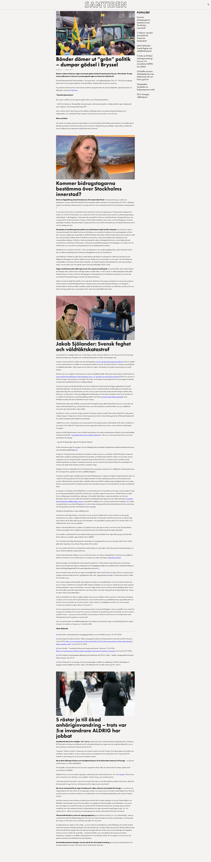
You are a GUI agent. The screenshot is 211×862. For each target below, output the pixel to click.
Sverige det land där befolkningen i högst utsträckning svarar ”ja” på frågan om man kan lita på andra (87, 377)
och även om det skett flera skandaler (112, 397)
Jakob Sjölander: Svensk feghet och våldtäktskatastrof (93, 346)
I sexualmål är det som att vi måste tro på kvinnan (86, 435)
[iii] (76, 450)
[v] (98, 568)
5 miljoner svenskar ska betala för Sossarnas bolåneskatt (145, 36)
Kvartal (122, 774)
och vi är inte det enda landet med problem (109, 362)
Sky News (74, 90)
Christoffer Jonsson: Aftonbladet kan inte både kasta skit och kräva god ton (145, 75)
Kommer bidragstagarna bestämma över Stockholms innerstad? (89, 188)
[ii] (119, 377)
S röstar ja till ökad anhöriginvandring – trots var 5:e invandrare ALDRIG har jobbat (91, 727)
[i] (122, 362)
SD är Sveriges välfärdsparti (143, 95)
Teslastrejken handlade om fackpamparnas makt (146, 87)
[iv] (84, 504)
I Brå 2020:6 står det (114, 558)
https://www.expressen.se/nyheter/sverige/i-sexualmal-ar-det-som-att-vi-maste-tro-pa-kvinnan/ (86, 651)
